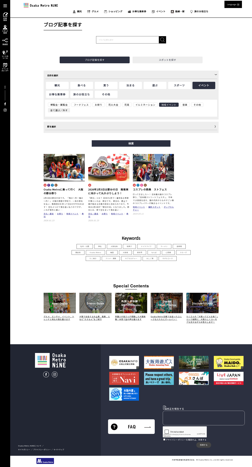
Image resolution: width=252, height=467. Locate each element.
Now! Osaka (60, 303)
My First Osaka (131, 303)
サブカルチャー (131, 258)
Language (231, 4)
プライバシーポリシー (176, 439)
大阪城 (125, 252)
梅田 (112, 252)
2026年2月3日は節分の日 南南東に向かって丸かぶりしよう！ (108, 191)
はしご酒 (149, 258)
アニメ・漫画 (111, 258)
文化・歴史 (49, 213)
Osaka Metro (95, 252)
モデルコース (167, 258)
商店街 (78, 252)
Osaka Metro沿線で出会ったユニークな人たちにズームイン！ (166, 318)
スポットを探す (167, 60)
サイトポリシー (24, 449)
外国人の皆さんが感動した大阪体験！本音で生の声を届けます (130, 318)
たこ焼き (93, 258)
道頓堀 (179, 246)
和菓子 (129, 246)
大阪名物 (114, 246)
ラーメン (164, 246)
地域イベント (72, 213)
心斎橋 (168, 252)
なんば (154, 252)
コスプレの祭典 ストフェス (150, 189)
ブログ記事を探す (95, 60)
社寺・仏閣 (84, 246)
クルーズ (183, 252)
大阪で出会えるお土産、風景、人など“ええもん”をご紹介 (94, 318)
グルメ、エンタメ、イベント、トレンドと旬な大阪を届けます (59, 318)
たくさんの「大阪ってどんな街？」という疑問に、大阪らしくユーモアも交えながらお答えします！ (202, 319)
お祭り (60, 213)
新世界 (139, 252)
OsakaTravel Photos (167, 303)
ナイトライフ (146, 246)
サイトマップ (59, 449)
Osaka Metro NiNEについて (29, 446)
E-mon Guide (95, 303)
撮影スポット (154, 207)
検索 (131, 143)
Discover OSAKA (202, 303)
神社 (100, 246)
